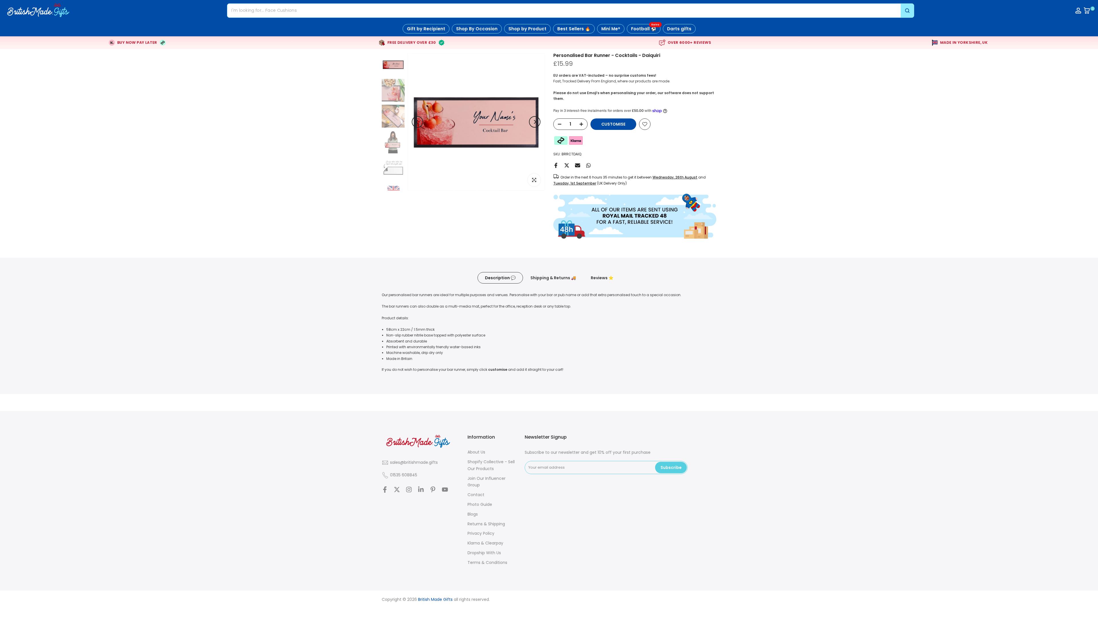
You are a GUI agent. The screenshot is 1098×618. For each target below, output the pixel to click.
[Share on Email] (577, 165)
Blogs (473, 514)
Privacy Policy (481, 533)
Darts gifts (679, 29)
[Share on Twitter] (566, 165)
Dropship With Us (484, 553)
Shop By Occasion (477, 29)
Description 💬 (500, 277)
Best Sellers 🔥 (573, 29)
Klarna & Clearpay (485, 543)
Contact (476, 495)
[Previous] (417, 122)
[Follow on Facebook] (385, 489)
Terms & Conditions (487, 562)
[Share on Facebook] (555, 165)
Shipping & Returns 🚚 (553, 277)
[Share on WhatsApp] (588, 165)
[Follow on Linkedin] (421, 489)
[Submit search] (907, 10)
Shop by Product (527, 29)
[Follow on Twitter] (397, 489)
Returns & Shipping (486, 524)
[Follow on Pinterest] (433, 489)
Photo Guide (480, 504)
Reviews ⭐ (602, 277)
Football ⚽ (645, 28)
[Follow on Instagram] (409, 489)
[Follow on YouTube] (445, 489)
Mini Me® (610, 29)
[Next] (534, 122)
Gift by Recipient (426, 29)
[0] (1087, 10)
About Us (476, 452)
